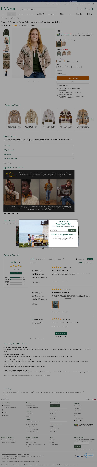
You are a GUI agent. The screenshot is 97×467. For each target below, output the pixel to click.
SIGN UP (72, 230)
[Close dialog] (76, 221)
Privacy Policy (63, 239)
